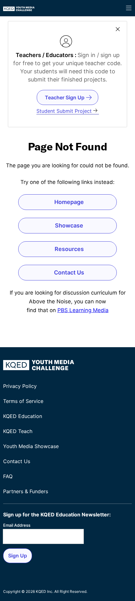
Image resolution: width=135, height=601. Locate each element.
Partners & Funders (25, 491)
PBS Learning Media (83, 310)
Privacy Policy (20, 386)
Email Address (16, 525)
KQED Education (22, 416)
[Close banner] (118, 29)
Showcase (69, 225)
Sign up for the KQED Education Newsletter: (57, 514)
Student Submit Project (64, 111)
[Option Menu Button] (128, 8)
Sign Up (17, 555)
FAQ (8, 476)
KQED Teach (17, 431)
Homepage (69, 202)
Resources (69, 249)
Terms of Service (23, 401)
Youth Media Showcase (31, 446)
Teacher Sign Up (64, 97)
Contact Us (69, 272)
